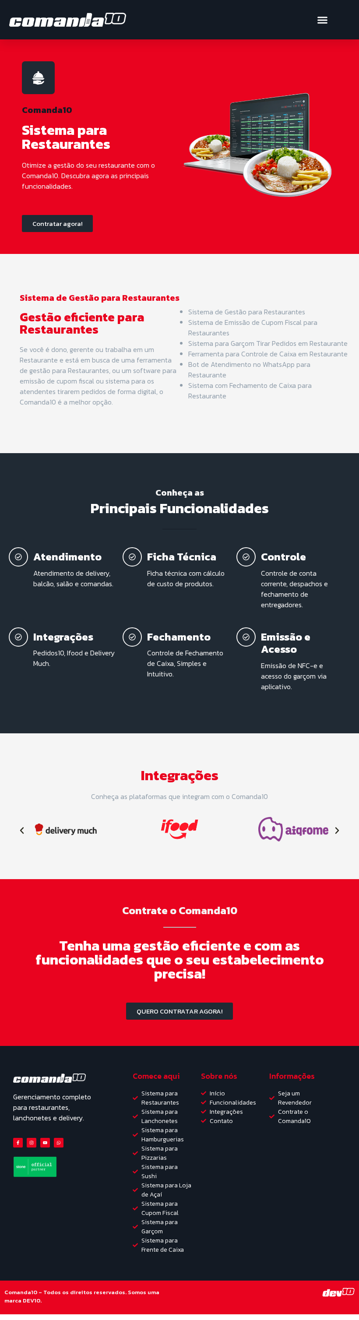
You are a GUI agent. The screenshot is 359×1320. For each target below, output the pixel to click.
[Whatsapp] (58, 1143)
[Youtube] (45, 1143)
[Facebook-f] (18, 1143)
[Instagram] (31, 1143)
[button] (322, 19)
